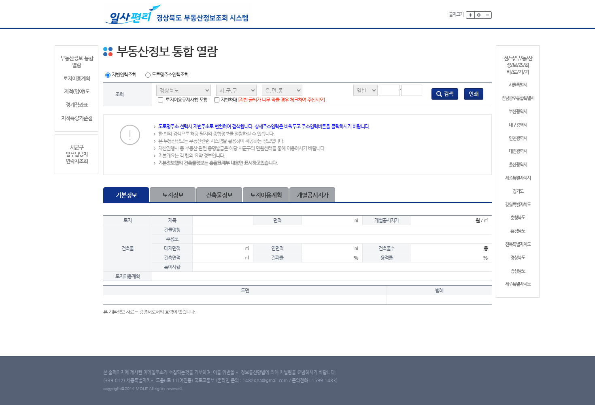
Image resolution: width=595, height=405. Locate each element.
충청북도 (517, 217)
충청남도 (517, 231)
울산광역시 (518, 164)
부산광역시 (518, 111)
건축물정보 (219, 195)
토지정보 (172, 195)
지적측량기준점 (76, 118)
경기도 (517, 191)
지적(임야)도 (76, 91)
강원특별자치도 (518, 204)
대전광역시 (518, 151)
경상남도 (517, 271)
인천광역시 (518, 138)
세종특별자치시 (518, 178)
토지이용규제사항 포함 (185, 99)
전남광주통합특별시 (518, 98)
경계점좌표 (77, 105)
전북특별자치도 (518, 244)
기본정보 (126, 195)
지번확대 (273, 99)
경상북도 (517, 257)
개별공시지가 (312, 195)
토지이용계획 (76, 78)
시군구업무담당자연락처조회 (77, 154)
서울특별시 (518, 84)
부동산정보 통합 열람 (76, 61)
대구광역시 (518, 125)
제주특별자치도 (518, 284)
